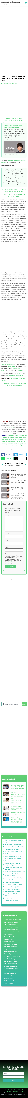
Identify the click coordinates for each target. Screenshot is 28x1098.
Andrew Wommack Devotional (12, 919)
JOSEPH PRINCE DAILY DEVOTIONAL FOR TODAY (14, 119)
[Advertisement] (14, 20)
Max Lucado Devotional (10, 961)
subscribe (10, 562)
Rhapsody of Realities (9, 437)
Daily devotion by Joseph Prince (13, 125)
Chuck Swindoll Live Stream (12, 927)
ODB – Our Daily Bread (10, 963)
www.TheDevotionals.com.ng (15, 375)
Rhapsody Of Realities (10, 973)
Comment (8, 515)
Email (7, 540)
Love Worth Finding (9, 959)
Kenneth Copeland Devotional (12, 954)
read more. (20, 370)
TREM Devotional (9, 981)
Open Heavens (23, 435)
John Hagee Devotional (10, 946)
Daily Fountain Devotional (11, 929)
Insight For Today (9, 941)
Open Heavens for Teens (11, 966)
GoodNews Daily (8, 939)
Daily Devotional (13, 435)
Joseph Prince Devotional (10, 83)
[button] (26, 3)
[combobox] (11, 704)
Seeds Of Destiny (8, 978)
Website (7, 547)
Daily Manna (19, 437)
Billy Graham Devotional (11, 922)
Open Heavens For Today (11, 968)
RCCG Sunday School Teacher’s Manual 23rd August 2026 (16, 808)
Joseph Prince (11, 366)
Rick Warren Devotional (10, 976)
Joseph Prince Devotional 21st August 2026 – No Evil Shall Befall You (18, 476)
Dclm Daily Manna (9, 934)
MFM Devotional (8, 971)
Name (7, 534)
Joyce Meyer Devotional (16, 439)
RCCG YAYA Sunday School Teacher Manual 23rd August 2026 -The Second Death (18, 794)
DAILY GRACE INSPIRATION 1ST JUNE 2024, (14, 196)
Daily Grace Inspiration (7, 364)
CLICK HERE (10, 427)
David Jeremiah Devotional (11, 932)
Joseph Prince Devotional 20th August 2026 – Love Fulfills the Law (18, 482)
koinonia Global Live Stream (12, 956)
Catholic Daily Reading (10, 924)
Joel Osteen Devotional (10, 944)
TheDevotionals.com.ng (10, 2)
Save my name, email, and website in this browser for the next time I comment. (13, 556)
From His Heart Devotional (11, 937)
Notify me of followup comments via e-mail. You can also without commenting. (13, 561)
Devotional (19, 373)
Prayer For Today (8, 983)
